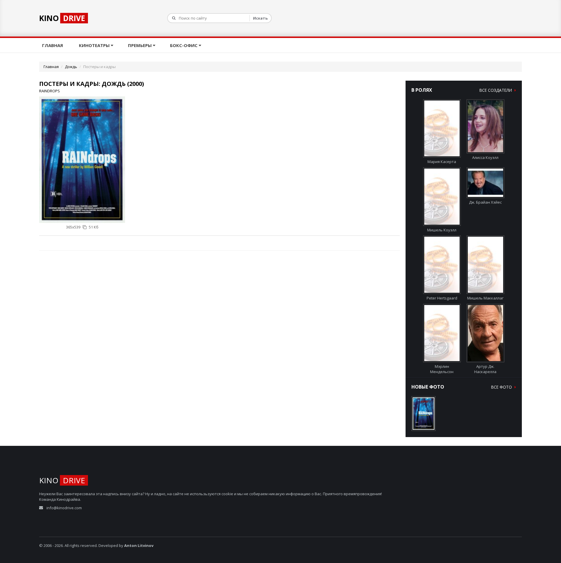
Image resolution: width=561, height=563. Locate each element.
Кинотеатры (95, 45)
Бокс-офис (184, 45)
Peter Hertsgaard (442, 298)
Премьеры (140, 45)
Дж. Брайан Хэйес (485, 202)
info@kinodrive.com (64, 507)
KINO (62, 18)
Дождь (71, 66)
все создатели (496, 90)
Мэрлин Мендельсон (441, 369)
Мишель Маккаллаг (485, 298)
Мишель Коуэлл (441, 230)
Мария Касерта (441, 161)
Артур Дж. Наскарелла (485, 369)
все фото (502, 387)
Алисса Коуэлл (485, 157)
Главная (53, 45)
